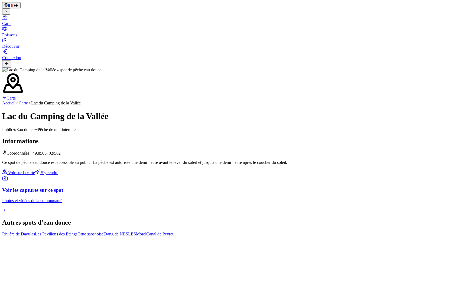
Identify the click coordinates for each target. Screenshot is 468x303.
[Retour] (6, 64)
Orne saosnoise (90, 234)
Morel (141, 234)
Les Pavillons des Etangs (56, 234)
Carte (11, 98)
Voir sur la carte (21, 172)
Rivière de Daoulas (18, 234)
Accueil (8, 103)
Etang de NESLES (119, 234)
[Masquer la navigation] (6, 11)
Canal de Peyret (159, 234)
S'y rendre (49, 172)
